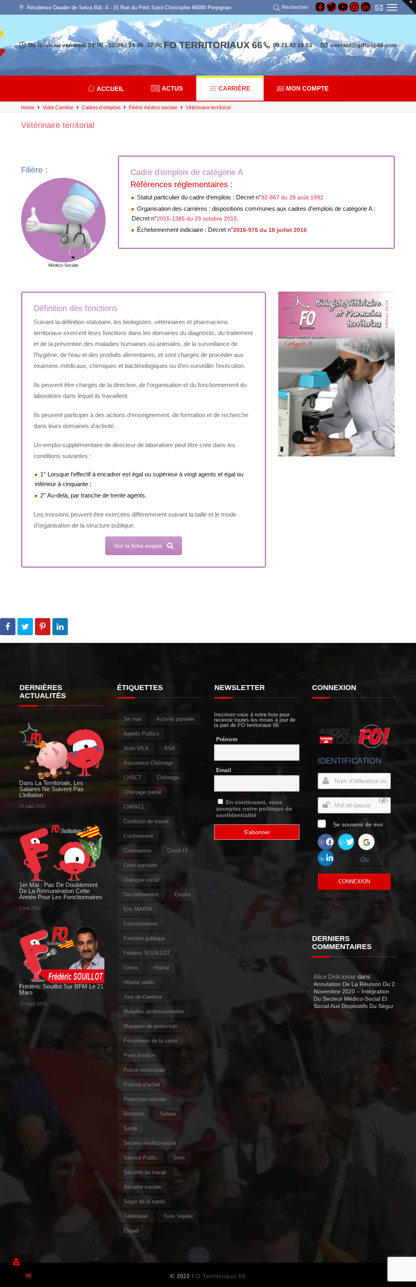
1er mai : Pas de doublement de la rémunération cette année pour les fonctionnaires (60, 890)
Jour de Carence (143, 997)
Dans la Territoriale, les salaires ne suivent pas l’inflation (51, 788)
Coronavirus (138, 851)
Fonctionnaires (141, 924)
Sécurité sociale (142, 1187)
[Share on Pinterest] (42, 626)
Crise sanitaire (140, 865)
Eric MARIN (138, 909)
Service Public (141, 1158)
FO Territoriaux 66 (219, 1276)
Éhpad (131, 1231)
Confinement (138, 836)
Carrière (235, 88)
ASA (169, 748)
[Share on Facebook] (7, 626)
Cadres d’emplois (101, 107)
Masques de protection (150, 1026)
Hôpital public (139, 982)
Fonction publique (144, 938)
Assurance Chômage (148, 763)
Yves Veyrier (178, 1216)
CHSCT (132, 777)
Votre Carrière (58, 107)
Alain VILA (136, 748)
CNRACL (134, 807)
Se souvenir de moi (358, 824)
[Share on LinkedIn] (60, 626)
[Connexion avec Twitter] (346, 841)
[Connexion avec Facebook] (326, 841)
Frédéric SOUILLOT (147, 953)
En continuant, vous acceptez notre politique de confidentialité (254, 808)
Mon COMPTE (307, 88)
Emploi (182, 894)
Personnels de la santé (151, 1041)
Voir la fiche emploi (138, 546)
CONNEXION (354, 881)
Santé (130, 1128)
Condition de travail (146, 821)
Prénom (226, 739)
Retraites (134, 1114)
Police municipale (144, 1070)
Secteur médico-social (150, 1143)
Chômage (168, 777)
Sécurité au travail (145, 1172)
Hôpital (161, 968)
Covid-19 (177, 851)
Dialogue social (141, 880)
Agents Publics (141, 734)
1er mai (132, 719)
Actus (172, 88)
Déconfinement (141, 894)
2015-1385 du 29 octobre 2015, (197, 218)
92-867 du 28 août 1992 (292, 197)
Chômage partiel (143, 792)
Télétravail (136, 1216)
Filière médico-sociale (153, 107)
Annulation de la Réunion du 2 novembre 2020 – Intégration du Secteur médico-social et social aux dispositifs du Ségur (354, 995)
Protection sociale (145, 1099)
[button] (291, 7)
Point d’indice (139, 1055)
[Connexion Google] (366, 841)
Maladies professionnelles (154, 1011)
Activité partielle (175, 719)
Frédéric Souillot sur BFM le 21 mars (61, 989)
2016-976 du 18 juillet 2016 (270, 230)
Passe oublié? (336, 898)
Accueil (110, 88)
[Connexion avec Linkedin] (326, 857)
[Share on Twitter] (25, 626)
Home (28, 107)
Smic (179, 1158)
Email (223, 770)
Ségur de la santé (144, 1201)
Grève (131, 968)
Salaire (168, 1114)
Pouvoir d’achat (142, 1085)
